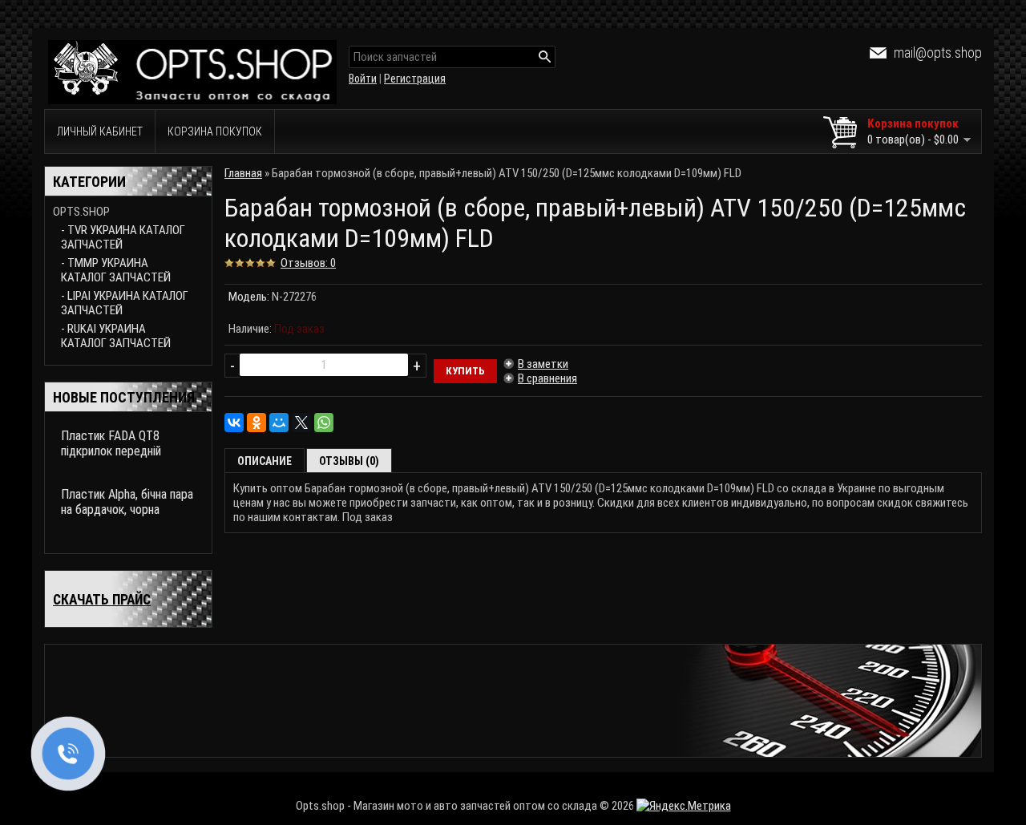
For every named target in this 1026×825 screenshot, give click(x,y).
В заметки (543, 364)
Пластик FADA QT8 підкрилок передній (111, 443)
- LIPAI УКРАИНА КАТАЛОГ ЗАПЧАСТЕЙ (124, 303)
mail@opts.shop (938, 52)
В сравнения (547, 378)
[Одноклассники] (256, 422)
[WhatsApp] (323, 422)
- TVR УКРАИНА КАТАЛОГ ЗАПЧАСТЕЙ (123, 237)
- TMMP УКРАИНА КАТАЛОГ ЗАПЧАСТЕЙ (116, 270)
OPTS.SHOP (81, 211)
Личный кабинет (100, 131)
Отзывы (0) (349, 461)
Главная (243, 173)
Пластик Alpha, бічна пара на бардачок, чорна (127, 502)
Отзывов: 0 (308, 263)
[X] (301, 422)
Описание (264, 461)
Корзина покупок (215, 131)
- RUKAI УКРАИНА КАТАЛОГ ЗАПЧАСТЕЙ (116, 336)
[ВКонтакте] (234, 422)
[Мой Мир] (279, 422)
